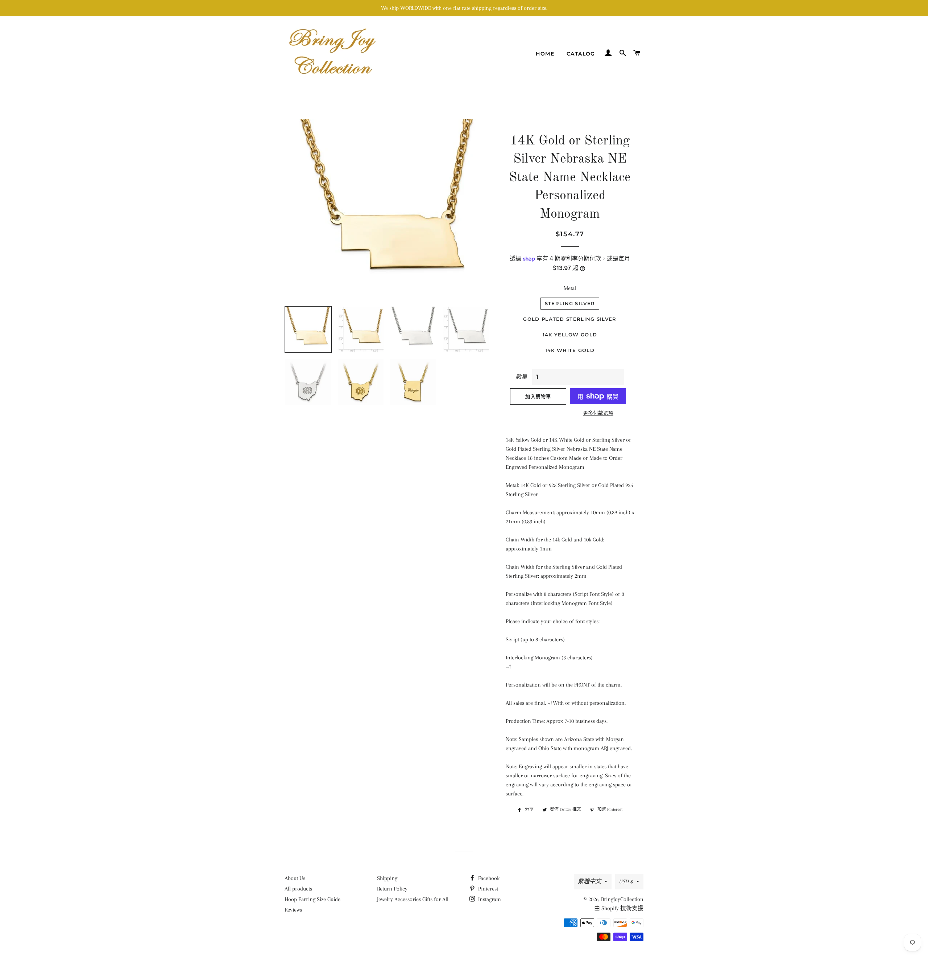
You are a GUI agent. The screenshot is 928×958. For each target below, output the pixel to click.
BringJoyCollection (622, 899)
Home (545, 53)
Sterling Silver (570, 303)
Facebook (488, 878)
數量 (521, 377)
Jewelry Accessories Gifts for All (412, 899)
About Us (295, 878)
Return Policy (392, 888)
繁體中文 (589, 881)
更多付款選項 (598, 413)
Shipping (387, 878)
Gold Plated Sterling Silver (569, 319)
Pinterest (487, 888)
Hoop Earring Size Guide (312, 899)
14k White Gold (569, 350)
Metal (570, 288)
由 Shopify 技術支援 (618, 908)
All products (298, 888)
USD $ (626, 881)
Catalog (581, 53)
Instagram (489, 899)
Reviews (293, 909)
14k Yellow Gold (570, 334)
